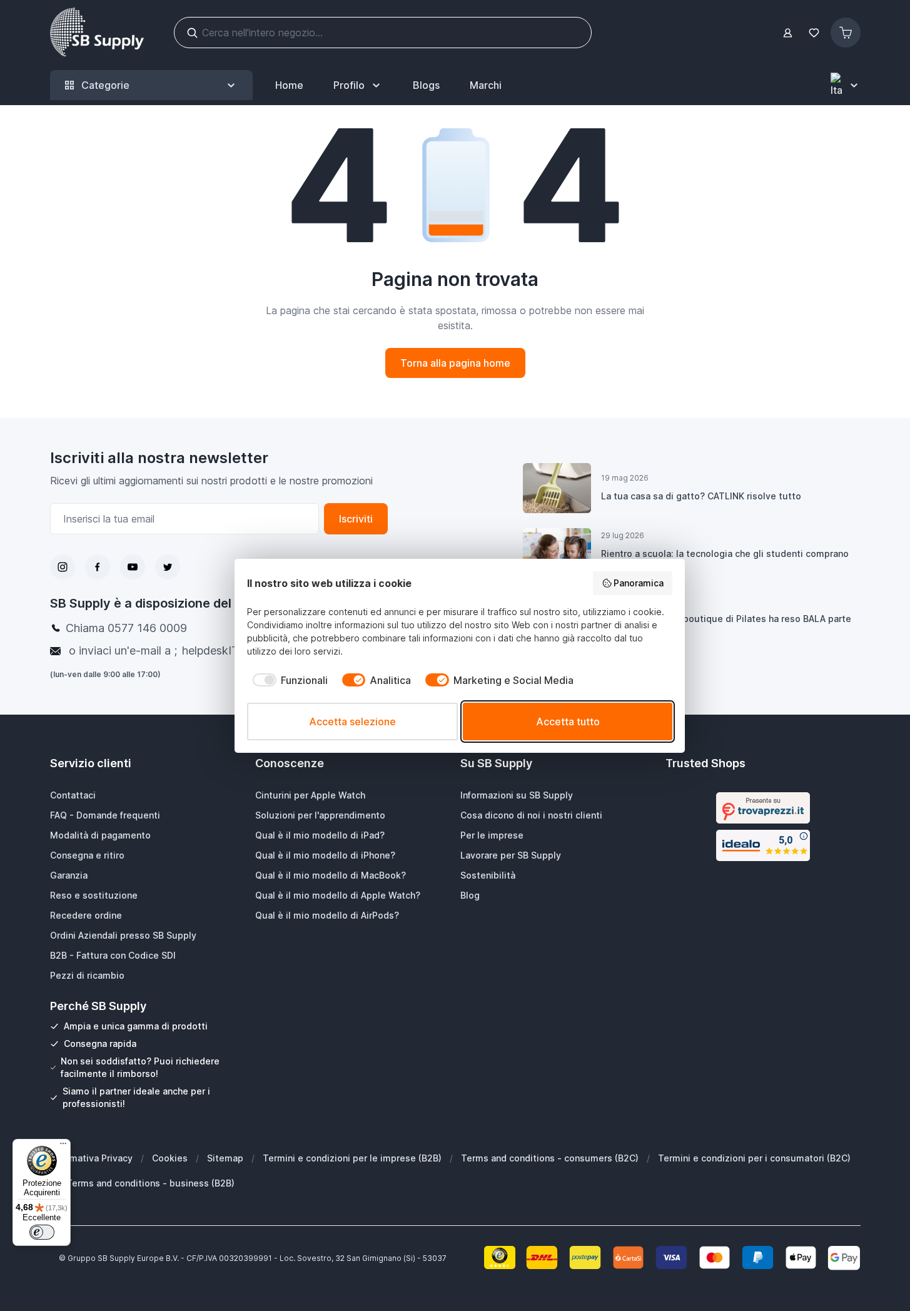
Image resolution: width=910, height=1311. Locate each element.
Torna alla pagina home (455, 363)
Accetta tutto (568, 721)
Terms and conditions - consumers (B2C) (550, 1158)
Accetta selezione (352, 721)
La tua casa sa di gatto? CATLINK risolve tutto (701, 496)
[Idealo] (763, 845)
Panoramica (639, 583)
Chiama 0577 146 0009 (126, 628)
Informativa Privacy (91, 1158)
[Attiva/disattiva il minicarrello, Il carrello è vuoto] (846, 33)
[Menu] (63, 1146)
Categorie (105, 85)
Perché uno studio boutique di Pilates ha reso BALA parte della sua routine (726, 626)
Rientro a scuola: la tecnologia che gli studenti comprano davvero (725, 561)
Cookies (170, 1158)
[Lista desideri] (814, 33)
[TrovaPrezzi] (763, 808)
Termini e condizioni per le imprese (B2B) (352, 1158)
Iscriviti (356, 519)
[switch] (41, 1232)
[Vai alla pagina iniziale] (97, 33)
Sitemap (225, 1158)
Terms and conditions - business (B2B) (150, 1183)
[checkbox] (287, 680)
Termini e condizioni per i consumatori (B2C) (754, 1158)
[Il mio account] (787, 33)
